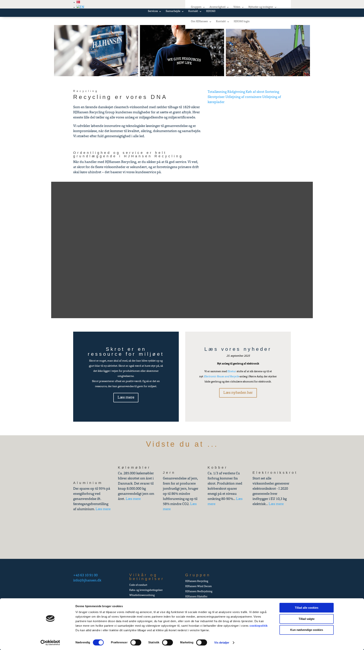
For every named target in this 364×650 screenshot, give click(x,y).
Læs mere (126, 397)
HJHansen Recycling (196, 581)
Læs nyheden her (238, 393)
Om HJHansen (199, 21)
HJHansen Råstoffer (196, 596)
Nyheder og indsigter (260, 7)
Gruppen (196, 7)
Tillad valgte (307, 618)
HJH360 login (242, 21)
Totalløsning (217, 92)
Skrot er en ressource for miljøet (126, 351)
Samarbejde (173, 11)
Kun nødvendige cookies (306, 629)
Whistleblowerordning (142, 595)
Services (153, 11)
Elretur (232, 371)
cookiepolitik (258, 625)
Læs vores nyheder (238, 349)
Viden (236, 7)
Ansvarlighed (217, 7)
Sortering (272, 92)
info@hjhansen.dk (87, 580)
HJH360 (210, 11)
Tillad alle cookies (306, 607)
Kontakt (221, 21)
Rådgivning (236, 92)
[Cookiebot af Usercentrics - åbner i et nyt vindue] (50, 642)
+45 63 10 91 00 (85, 575)
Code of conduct (138, 585)
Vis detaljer (221, 642)
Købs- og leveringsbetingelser (146, 590)
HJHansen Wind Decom (198, 586)
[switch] (135, 642)
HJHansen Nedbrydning (198, 591)
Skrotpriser (216, 97)
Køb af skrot (255, 92)
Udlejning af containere (243, 97)
